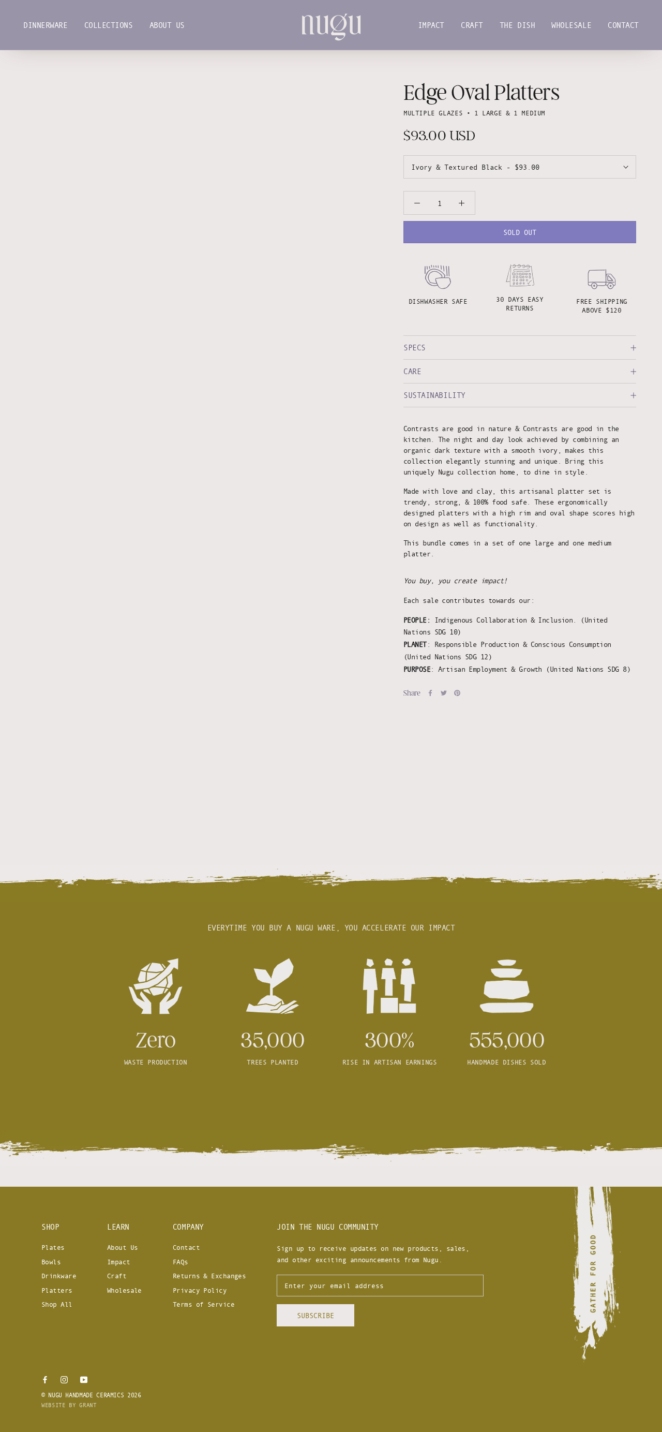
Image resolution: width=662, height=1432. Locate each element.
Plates (53, 1247)
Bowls (51, 1262)
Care (412, 371)
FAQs (180, 1262)
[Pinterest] (457, 693)
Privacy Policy (200, 1290)
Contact (623, 25)
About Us (167, 25)
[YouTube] (83, 1378)
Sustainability (434, 395)
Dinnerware (45, 25)
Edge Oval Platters (481, 93)
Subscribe (315, 1315)
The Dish (517, 25)
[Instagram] (64, 1378)
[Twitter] (444, 693)
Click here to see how (331, 1100)
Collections (108, 25)
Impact (431, 25)
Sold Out (519, 232)
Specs (414, 347)
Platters (56, 1290)
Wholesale (571, 25)
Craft (472, 25)
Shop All (56, 1304)
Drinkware (58, 1276)
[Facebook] (430, 693)
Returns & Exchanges (209, 1276)
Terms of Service (203, 1304)
